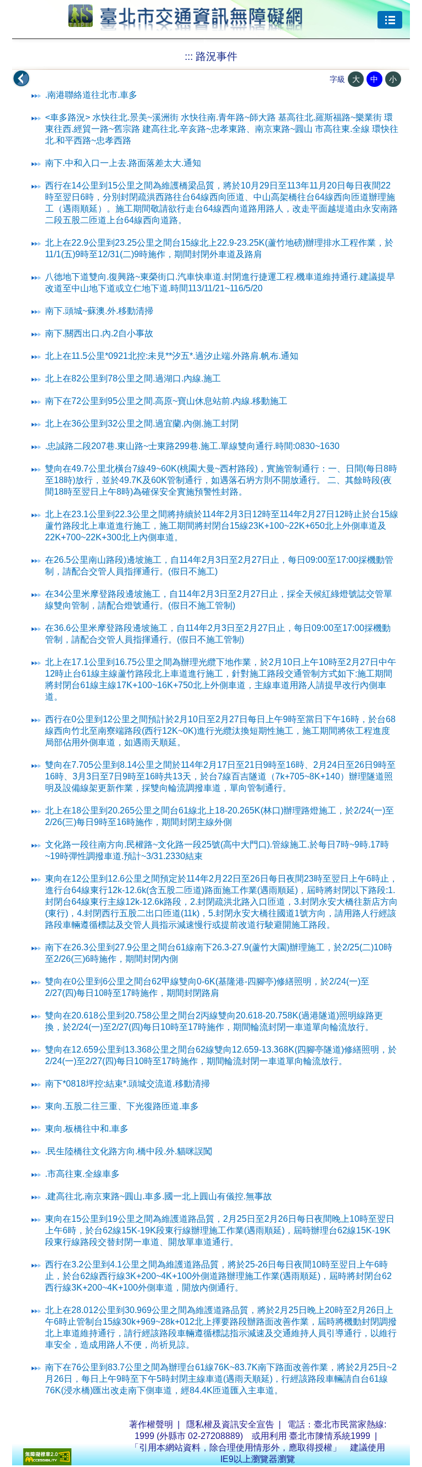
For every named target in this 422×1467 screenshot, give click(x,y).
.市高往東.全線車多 (82, 1173)
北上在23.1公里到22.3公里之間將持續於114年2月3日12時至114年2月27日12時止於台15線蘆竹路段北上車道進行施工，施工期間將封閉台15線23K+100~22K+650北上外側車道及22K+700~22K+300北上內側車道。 (221, 526)
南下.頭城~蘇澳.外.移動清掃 (99, 310)
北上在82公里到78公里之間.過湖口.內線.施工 (133, 378)
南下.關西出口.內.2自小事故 (99, 333)
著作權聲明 (151, 1424)
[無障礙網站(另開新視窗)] (47, 1462)
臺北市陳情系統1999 (329, 1436)
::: (189, 56)
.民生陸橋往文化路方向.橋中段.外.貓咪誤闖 (128, 1151)
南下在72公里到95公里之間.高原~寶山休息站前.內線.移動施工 (166, 401)
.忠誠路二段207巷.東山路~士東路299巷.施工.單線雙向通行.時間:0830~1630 (192, 446)
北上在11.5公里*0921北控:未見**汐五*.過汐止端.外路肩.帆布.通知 (171, 356)
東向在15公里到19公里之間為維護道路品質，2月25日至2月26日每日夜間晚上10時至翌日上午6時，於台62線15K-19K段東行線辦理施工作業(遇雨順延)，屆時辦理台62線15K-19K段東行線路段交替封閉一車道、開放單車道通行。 (220, 1230)
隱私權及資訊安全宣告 (230, 1424)
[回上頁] (21, 78)
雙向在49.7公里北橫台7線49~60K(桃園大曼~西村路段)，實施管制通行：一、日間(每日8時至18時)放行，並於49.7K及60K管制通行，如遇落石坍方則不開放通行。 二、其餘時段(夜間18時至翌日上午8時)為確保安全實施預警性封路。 (221, 480)
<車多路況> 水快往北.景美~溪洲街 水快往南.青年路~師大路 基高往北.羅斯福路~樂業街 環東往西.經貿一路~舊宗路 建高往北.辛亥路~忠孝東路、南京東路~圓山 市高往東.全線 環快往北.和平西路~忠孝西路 (221, 129)
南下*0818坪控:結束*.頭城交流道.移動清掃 (127, 1083)
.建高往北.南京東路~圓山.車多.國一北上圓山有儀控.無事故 (158, 1196)
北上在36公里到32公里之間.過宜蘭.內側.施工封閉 (141, 423)
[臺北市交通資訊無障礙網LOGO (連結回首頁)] (185, 26)
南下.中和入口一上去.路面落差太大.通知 (123, 163)
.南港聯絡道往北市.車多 (91, 94)
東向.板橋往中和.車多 (87, 1128)
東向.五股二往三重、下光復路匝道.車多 (122, 1106)
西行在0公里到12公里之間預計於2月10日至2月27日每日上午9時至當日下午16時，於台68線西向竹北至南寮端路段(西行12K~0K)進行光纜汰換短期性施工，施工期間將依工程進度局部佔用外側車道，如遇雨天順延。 (220, 731)
